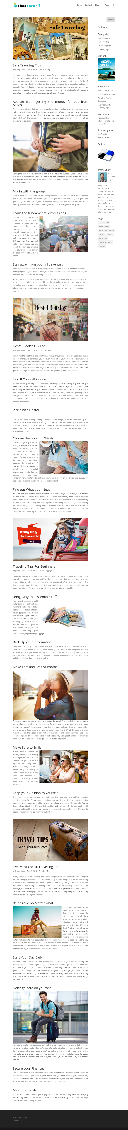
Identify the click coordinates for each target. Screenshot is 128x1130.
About (107, 5)
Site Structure (103, 134)
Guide (101, 230)
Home (79, 5)
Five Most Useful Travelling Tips (36, 866)
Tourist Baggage (45, 570)
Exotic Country (104, 222)
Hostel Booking (45, 350)
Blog (97, 5)
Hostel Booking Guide (29, 346)
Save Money (103, 238)
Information (109, 230)
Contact (88, 5)
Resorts (110, 234)
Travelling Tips (44, 871)
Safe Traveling (44, 69)
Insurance (102, 234)
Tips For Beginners (105, 242)
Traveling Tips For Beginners (34, 566)
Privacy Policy (103, 138)
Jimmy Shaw (20, 69)
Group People (104, 226)
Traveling (102, 246)
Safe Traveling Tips (27, 65)
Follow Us (102, 124)
